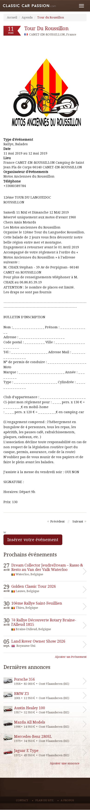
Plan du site (44, 800)
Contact (22, 800)
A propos (67, 800)
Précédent (57, 521)
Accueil (12, 17)
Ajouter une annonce (64, 763)
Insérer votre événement (32, 539)
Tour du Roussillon (50, 17)
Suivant (77, 521)
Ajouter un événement (71, 657)
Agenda (27, 17)
